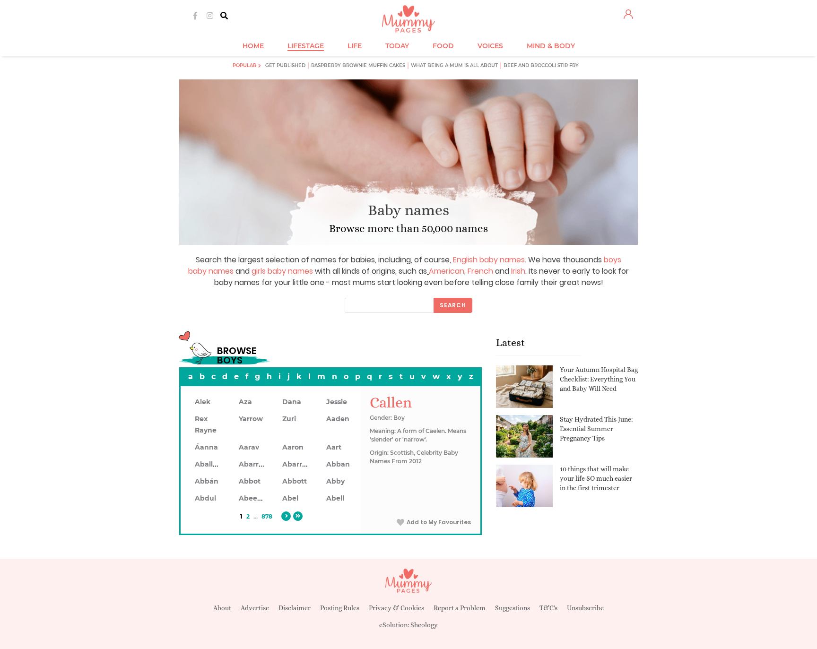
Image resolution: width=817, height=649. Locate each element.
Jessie (336, 402)
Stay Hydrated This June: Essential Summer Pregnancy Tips (596, 428)
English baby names (489, 259)
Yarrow (251, 419)
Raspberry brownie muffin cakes (358, 65)
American (446, 271)
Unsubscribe (585, 608)
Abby (335, 481)
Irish (518, 271)
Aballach (210, 464)
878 (266, 516)
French (480, 271)
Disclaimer (294, 608)
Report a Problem (460, 608)
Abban (338, 464)
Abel (290, 498)
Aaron (293, 447)
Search (453, 305)
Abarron (296, 464)
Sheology (424, 625)
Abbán (206, 481)
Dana (291, 402)
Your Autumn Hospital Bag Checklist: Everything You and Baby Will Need (599, 379)
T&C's (548, 608)
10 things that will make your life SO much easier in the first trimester (596, 478)
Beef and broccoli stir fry (541, 65)
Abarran (253, 464)
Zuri (289, 419)
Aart (333, 447)
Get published (285, 65)
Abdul (205, 498)
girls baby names (282, 271)
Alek (202, 402)
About (222, 608)
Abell (335, 498)
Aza (245, 402)
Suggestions (512, 608)
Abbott (294, 481)
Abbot (250, 481)
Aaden (337, 419)
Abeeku (252, 498)
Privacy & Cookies (396, 608)
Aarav (249, 447)
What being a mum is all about (454, 65)
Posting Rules (339, 608)
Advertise (255, 608)
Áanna (206, 447)
